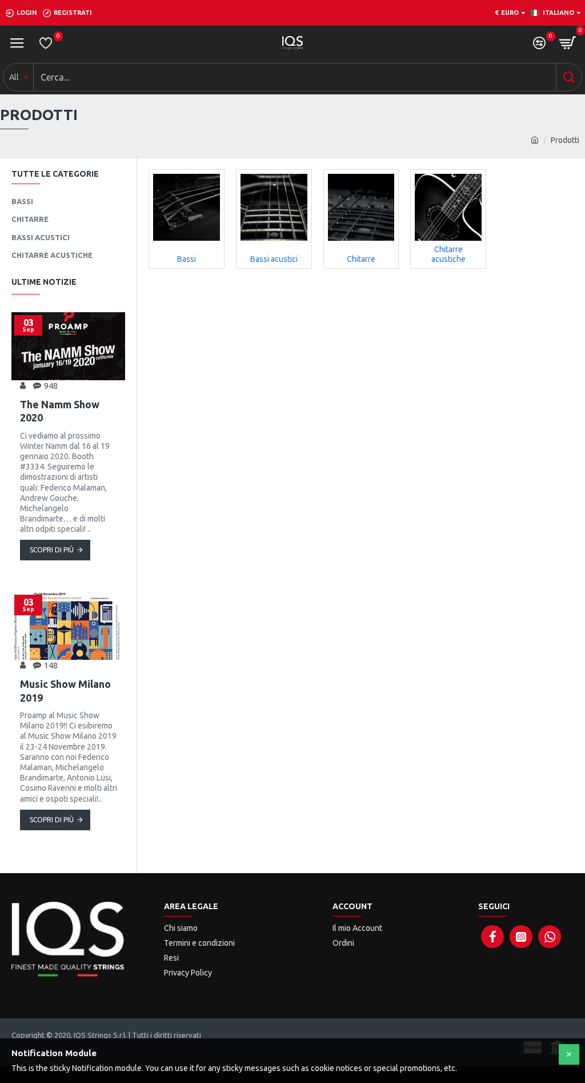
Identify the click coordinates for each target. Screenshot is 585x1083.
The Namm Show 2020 (59, 411)
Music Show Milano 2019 (65, 690)
